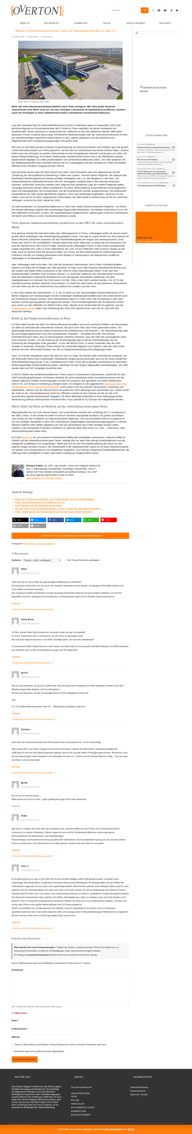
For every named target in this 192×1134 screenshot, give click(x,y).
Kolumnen (165, 23)
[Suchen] (145, 10)
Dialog (107, 23)
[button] (20, 520)
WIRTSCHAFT (78, 1103)
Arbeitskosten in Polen (23, 308)
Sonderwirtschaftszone (45, 544)
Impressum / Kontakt (139, 1094)
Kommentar (81, 23)
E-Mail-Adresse (20, 1029)
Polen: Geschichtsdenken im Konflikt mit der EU (40, 502)
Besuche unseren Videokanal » (149, 241)
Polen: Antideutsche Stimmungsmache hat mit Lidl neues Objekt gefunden (53, 511)
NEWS (74, 1096)
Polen (32, 544)
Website (16, 1037)
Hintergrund (51, 23)
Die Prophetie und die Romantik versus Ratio (38, 505)
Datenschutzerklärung (139, 1087)
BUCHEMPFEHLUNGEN (82, 1107)
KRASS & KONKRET (81, 1114)
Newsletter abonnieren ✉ (81, 1087)
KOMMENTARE (78, 1111)
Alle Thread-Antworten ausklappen (83, 560)
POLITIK (75, 1100)
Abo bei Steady (113, 1129)
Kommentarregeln (137, 1090)
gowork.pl (27, 437)
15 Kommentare (47, 37)
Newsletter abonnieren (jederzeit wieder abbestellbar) (39, 1051)
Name (15, 1020)
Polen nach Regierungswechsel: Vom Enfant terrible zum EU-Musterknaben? (55, 499)
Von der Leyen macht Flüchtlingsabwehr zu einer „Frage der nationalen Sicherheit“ (59, 508)
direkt (131, 1129)
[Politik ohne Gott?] (156, 223)
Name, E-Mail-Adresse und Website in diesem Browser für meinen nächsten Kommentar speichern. (61, 1044)
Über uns (25, 23)
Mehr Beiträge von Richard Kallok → (45, 478)
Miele (26, 544)
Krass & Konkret (136, 23)
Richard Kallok (32, 37)
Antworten (16, 603)
